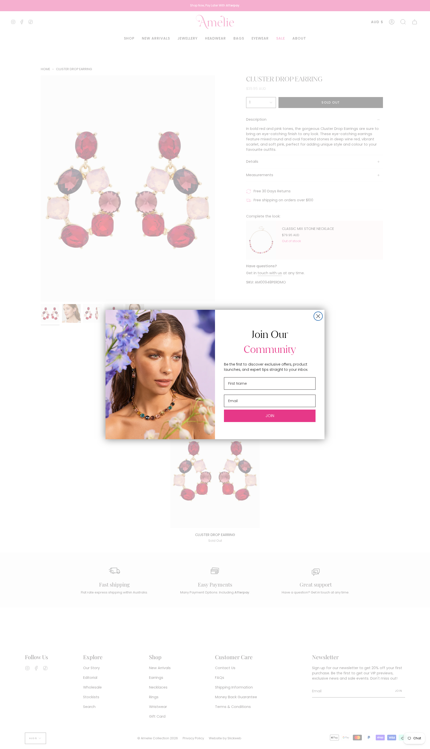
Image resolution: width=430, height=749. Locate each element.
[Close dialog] (318, 316)
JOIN (270, 416)
